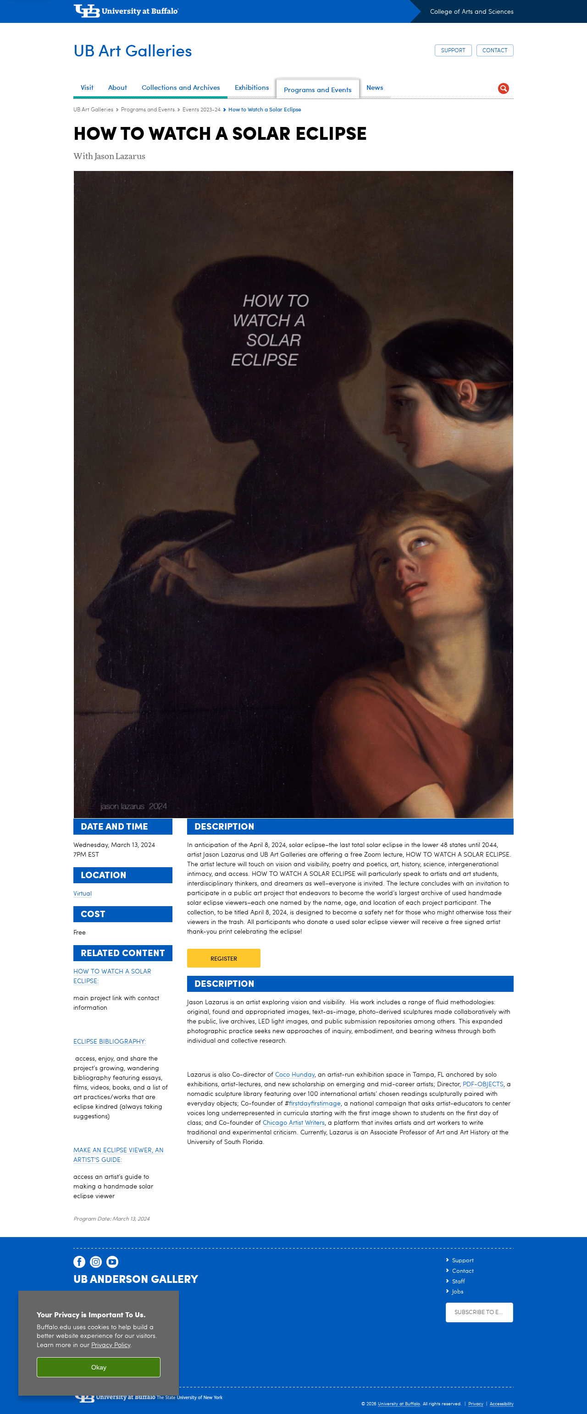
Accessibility (502, 1404)
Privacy (475, 1404)
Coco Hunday (295, 1075)
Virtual (82, 894)
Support (453, 51)
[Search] (503, 88)
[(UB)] (247, 13)
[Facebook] (79, 1262)
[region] (98, 1343)
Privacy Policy (110, 1345)
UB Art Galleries (132, 50)
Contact (495, 51)
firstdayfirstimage (315, 1103)
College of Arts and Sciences (472, 12)
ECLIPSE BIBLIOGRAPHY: (109, 1042)
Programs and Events (148, 110)
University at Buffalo (399, 1404)
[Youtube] (112, 1262)
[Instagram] (96, 1262)
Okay (98, 1367)
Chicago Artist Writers (294, 1123)
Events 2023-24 (202, 110)
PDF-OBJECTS (483, 1084)
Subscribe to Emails (483, 1312)
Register (223, 958)
